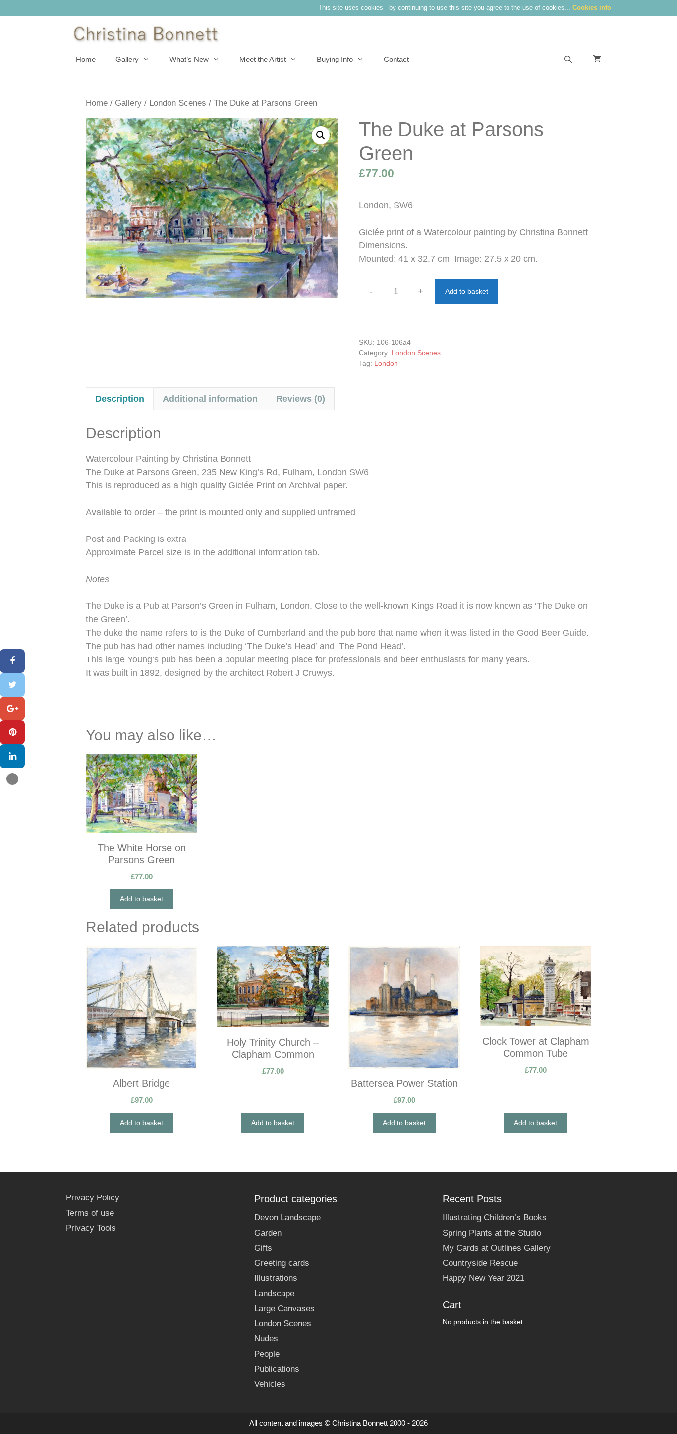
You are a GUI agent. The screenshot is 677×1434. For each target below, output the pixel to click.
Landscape (274, 1293)
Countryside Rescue (480, 1263)
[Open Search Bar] (568, 59)
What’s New (189, 59)
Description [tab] (119, 399)
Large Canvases (284, 1308)
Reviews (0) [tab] (300, 399)
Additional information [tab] (210, 399)
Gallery (127, 59)
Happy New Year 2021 (483, 1278)
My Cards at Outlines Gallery (497, 1248)
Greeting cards (281, 1263)
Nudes (266, 1338)
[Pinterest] (12, 732)
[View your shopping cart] (597, 59)
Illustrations (275, 1278)
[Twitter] (12, 685)
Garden (268, 1233)
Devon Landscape (287, 1217)
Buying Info (335, 59)
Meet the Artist (262, 59)
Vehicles (269, 1384)
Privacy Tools (91, 1228)
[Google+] (12, 708)
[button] (321, 135)
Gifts (263, 1248)
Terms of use (90, 1213)
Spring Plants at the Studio (492, 1233)
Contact (396, 59)
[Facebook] (12, 661)
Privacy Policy (92, 1197)
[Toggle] (12, 779)
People (267, 1354)
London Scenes (177, 103)
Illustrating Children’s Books (495, 1217)
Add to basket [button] (141, 899)
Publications (276, 1369)
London (386, 363)
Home (86, 59)
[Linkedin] (12, 756)
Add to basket (466, 291)
